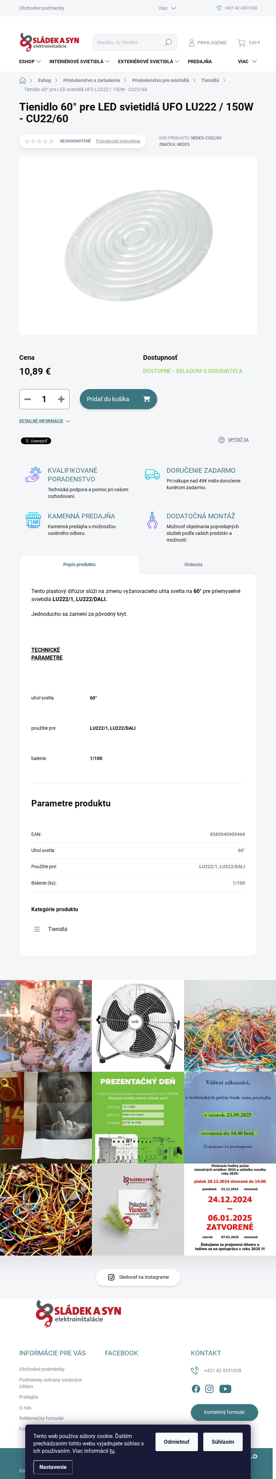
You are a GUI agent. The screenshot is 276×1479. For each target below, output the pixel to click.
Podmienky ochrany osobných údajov (50, 1383)
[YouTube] (225, 1388)
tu (112, 1451)
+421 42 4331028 (222, 1370)
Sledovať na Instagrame (144, 1277)
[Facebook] (196, 1388)
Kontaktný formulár (224, 1412)
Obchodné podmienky (42, 8)
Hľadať (168, 42)
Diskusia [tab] (193, 564)
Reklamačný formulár (41, 1418)
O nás (25, 1407)
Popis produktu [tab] (79, 564)
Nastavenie (53, 1467)
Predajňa (28, 1397)
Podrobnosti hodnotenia (118, 141)
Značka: (174, 144)
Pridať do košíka (108, 399)
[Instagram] (209, 1388)
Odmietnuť (176, 1442)
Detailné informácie (41, 421)
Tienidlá (57, 929)
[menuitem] (31, 61)
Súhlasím (223, 1442)
